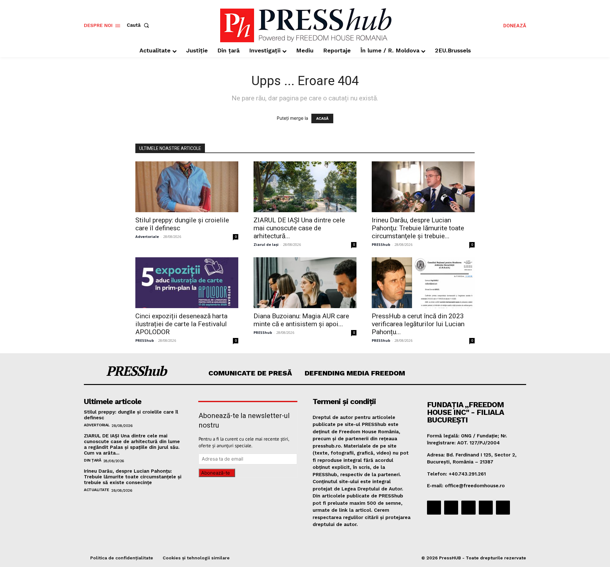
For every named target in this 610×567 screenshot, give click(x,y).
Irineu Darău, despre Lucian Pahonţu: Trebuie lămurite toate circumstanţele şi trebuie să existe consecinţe (132, 476)
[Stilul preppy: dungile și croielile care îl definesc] (186, 186)
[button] (139, 25)
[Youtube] (503, 508)
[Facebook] (434, 508)
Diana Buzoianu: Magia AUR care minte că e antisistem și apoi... (301, 320)
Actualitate (96, 490)
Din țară (92, 460)
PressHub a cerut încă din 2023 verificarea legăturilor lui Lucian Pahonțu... (418, 324)
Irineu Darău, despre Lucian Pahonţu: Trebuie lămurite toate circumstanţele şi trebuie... (418, 228)
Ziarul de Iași (266, 244)
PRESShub (381, 244)
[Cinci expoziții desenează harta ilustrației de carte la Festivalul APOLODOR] (186, 282)
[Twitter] (486, 508)
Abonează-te (215, 473)
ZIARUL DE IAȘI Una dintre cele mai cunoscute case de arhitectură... (299, 228)
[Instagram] (451, 508)
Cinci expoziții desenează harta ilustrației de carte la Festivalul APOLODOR (181, 324)
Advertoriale (147, 236)
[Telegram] (468, 508)
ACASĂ (322, 118)
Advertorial (97, 425)
